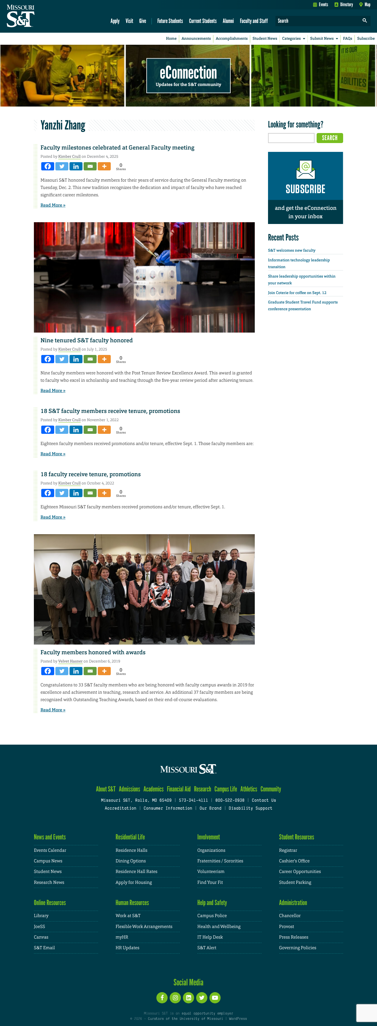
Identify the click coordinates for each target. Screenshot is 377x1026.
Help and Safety (212, 902)
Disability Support (250, 808)
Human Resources (132, 902)
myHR (122, 937)
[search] (365, 21)
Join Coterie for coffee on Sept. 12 (297, 292)
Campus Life (225, 789)
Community (270, 789)
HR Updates (127, 948)
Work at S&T (128, 916)
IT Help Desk (210, 937)
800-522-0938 (229, 800)
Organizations (211, 850)
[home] (39, 16)
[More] (104, 166)
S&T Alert (206, 948)
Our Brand (210, 808)
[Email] (90, 166)
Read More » (53, 205)
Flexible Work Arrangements (144, 926)
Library (41, 916)
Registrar (288, 850)
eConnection (188, 72)
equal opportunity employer (207, 1013)
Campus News (48, 861)
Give (142, 20)
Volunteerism (210, 871)
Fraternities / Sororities (220, 861)
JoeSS (39, 926)
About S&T (106, 789)
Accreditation (120, 808)
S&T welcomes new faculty (291, 250)
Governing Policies (297, 948)
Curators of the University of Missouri (185, 1019)
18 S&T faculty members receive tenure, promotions (110, 411)
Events (323, 4)
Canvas (41, 937)
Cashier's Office (294, 861)
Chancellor (290, 916)
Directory (346, 4)
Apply (115, 20)
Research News (49, 882)
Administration (293, 902)
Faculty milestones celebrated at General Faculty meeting (117, 148)
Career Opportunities (300, 871)
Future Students (170, 20)
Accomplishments (232, 38)
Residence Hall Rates (137, 871)
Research (202, 789)
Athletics (248, 789)
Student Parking (295, 882)
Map (367, 4)
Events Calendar (50, 850)
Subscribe (366, 38)
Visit (129, 20)
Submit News (322, 38)
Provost (286, 926)
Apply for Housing (134, 882)
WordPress (238, 1019)
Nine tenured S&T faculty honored (87, 340)
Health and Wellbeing (219, 926)
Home (171, 38)
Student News (265, 38)
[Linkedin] (76, 166)
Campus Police (212, 916)
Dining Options (131, 861)
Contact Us (264, 800)
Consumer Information (167, 808)
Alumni (228, 20)
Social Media (188, 982)
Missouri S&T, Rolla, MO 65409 (136, 800)
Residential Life (130, 837)
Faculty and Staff (254, 20)
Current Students (203, 20)
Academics (153, 789)
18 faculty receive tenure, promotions (91, 474)
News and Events (50, 837)
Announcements (196, 38)
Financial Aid (179, 789)
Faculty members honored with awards (93, 652)
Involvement (208, 837)
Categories (291, 38)
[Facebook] (47, 166)
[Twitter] (61, 166)
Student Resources (296, 837)
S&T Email (44, 948)
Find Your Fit (210, 882)
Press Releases (293, 937)
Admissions (129, 789)
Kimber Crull (69, 156)
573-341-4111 (193, 800)
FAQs (347, 38)
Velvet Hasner (70, 661)
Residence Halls (132, 850)
